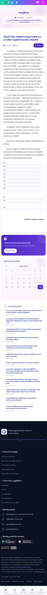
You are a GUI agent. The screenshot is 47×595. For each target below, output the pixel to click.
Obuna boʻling (10, 251)
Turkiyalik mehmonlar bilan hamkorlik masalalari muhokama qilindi (22, 338)
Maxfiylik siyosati (18, 581)
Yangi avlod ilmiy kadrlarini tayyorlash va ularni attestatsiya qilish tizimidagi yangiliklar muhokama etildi (23, 381)
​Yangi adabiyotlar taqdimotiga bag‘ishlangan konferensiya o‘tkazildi (21, 399)
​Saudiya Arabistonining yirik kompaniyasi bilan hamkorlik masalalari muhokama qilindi (22, 347)
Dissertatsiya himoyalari (10, 503)
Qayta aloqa (38, 581)
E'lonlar (4, 490)
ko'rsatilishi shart (25, 567)
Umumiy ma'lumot (8, 456)
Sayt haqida (5, 581)
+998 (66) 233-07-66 (14, 519)
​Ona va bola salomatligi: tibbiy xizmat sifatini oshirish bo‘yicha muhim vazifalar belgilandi (24, 311)
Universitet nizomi (7, 469)
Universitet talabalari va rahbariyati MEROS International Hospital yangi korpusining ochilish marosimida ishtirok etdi (22, 371)
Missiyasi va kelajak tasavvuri (12, 461)
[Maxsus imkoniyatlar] (17, 2)
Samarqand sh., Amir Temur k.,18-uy (19, 514)
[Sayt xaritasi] (12, 2)
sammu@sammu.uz (13, 524)
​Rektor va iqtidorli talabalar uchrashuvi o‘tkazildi (22, 362)
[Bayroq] (2, 2)
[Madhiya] (9, 2)
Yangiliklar (5, 485)
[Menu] (44, 2)
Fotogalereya (6, 494)
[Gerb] (6, 2)
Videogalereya (6, 498)
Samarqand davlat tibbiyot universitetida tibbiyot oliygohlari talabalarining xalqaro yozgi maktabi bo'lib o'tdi (24, 321)
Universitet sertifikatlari (9, 474)
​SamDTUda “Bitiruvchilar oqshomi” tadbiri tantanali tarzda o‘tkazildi (23, 355)
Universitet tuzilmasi (8, 465)
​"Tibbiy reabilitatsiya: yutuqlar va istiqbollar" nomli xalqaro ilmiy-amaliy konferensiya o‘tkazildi (23, 391)
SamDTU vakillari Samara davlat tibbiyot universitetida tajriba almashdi (19, 407)
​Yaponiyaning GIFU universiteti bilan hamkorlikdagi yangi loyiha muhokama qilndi (23, 330)
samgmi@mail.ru (12, 529)
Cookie (28, 581)
